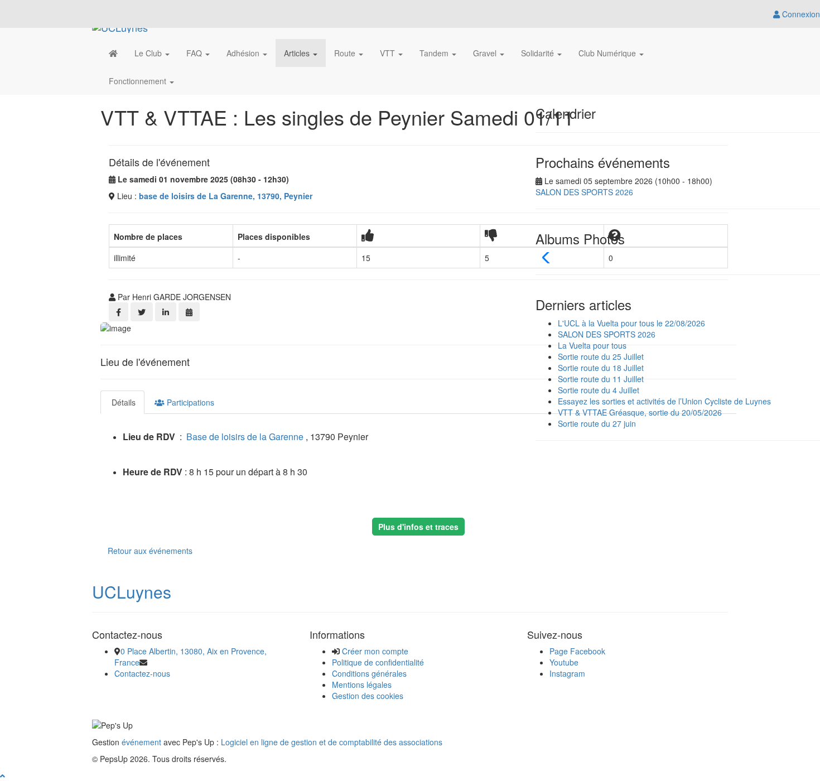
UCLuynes (131, 592)
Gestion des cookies (367, 695)
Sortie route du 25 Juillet (601, 356)
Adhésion (244, 53)
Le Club (149, 53)
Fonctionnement (138, 80)
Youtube (563, 662)
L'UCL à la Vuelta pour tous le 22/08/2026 (631, 323)
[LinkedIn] (165, 311)
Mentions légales (362, 684)
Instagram (567, 673)
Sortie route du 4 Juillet (598, 390)
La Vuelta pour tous (592, 345)
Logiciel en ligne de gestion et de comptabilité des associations (331, 742)
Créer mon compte (375, 651)
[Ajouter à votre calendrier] (189, 311)
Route (346, 53)
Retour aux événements (150, 550)
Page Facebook (577, 651)
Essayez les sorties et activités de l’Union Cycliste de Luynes (664, 401)
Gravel (486, 53)
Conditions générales (369, 673)
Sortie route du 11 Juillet (601, 378)
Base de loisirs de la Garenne (244, 436)
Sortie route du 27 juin (597, 423)
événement (141, 742)
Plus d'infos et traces (418, 526)
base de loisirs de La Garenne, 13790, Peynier (225, 195)
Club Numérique (608, 53)
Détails (122, 402)
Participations (189, 402)
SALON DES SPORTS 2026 (584, 191)
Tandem (435, 53)
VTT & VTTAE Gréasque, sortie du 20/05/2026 (640, 412)
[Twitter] (142, 311)
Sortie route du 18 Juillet (601, 367)
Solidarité (538, 53)
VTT (388, 53)
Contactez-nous (142, 673)
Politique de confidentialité (378, 662)
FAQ (195, 53)
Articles (298, 53)
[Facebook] (118, 311)
